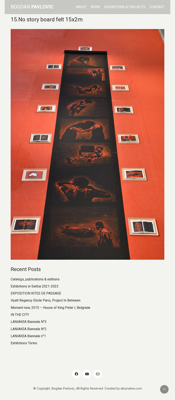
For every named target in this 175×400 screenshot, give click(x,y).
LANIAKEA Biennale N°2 (29, 329)
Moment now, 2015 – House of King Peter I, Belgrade (50, 308)
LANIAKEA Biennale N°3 (29, 322)
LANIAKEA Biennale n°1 (28, 336)
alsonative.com (131, 388)
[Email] (97, 374)
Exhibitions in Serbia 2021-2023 (34, 286)
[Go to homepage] (32, 7)
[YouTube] (87, 374)
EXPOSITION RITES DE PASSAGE (36, 293)
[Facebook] (76, 374)
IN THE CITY (20, 315)
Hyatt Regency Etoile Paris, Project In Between (45, 300)
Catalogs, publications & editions (35, 279)
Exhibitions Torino (24, 343)
